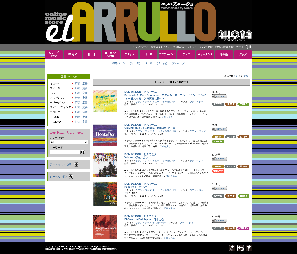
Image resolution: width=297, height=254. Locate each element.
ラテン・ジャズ (144, 101)
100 (246, 76)
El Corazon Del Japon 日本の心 (144, 219)
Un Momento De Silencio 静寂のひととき (149, 127)
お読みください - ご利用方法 (167, 46)
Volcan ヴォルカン (136, 157)
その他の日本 (169, 101)
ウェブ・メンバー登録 (200, 46)
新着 (77, 83)
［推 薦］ (148, 63)
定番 (85, 83)
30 (235, 76)
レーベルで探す (59, 176)
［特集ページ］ (119, 63)
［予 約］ (162, 63)
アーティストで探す (61, 164)
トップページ (140, 46)
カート (240, 46)
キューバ (157, 101)
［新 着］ (135, 63)
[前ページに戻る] (240, 250)
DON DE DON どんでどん (140, 91)
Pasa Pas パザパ (135, 187)
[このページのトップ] (232, 250)
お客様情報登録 (224, 46)
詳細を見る (167, 117)
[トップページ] (249, 250)
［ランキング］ (178, 63)
